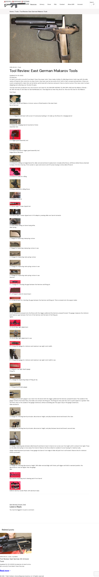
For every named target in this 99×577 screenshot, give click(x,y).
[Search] (93, 4)
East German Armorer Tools (18, 504)
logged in (19, 510)
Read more (4, 570)
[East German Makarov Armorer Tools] (15, 98)
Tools (17, 11)
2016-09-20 (13, 67)
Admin (15, 556)
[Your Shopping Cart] (86, 4)
